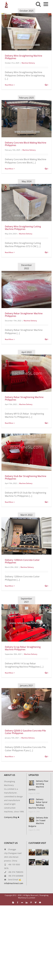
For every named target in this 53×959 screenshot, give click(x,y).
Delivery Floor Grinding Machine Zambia (38, 785)
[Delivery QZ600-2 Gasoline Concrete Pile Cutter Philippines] (26, 706)
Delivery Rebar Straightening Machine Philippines (24, 398)
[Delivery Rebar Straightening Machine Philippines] (26, 373)
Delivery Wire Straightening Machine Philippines (23, 57)
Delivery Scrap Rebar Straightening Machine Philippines (23, 648)
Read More (9, 85)
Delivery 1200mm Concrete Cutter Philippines (22, 561)
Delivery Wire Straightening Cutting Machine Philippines (23, 228)
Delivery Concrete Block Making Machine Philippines (25, 144)
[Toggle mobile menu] (46, 4)
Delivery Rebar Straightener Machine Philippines (24, 314)
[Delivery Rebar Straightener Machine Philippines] (26, 289)
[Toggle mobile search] (38, 4)
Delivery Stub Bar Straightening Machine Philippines (25, 477)
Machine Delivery (28, 63)
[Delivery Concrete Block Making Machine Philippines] (26, 118)
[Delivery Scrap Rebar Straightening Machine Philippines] (26, 623)
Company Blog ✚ (11, 817)
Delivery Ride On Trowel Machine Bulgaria (38, 821)
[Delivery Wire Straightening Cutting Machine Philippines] (26, 202)
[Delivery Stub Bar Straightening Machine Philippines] (26, 452)
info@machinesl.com (13, 883)
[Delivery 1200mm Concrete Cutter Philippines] (26, 536)
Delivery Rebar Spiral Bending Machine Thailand (38, 803)
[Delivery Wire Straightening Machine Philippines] (26, 31)
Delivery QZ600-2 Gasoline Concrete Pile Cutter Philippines (25, 732)
